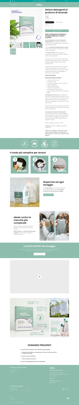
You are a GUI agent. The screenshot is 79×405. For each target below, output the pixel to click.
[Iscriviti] (28, 389)
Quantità (46, 24)
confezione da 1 (49, 22)
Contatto (12, 371)
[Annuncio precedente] (28, 1)
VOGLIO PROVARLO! (39, 254)
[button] (14, 4)
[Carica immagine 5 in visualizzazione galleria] (33, 45)
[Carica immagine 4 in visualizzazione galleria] (26, 45)
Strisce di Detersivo (14, 369)
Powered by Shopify (21, 402)
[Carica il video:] (39, 276)
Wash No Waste (15, 402)
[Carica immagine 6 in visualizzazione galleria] (39, 45)
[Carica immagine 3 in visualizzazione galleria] (20, 45)
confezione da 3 (60, 22)
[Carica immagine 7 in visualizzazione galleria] (13, 52)
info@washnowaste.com (55, 380)
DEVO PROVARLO (48, 194)
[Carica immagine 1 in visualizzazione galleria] (13, 45)
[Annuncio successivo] (51, 1)
